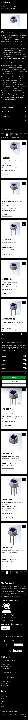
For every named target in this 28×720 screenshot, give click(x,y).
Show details (21, 373)
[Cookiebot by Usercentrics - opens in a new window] (21, 334)
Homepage (3, 6)
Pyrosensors (13, 8)
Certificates (4, 698)
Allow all (14, 377)
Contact (3, 706)
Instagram (19, 636)
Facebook (10, 636)
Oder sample (4, 696)
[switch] (25, 360)
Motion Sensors (4, 8)
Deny (14, 385)
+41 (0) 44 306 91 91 (9, 660)
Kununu (7, 641)
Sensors (15, 6)
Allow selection (14, 381)
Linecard (3, 701)
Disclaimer (21, 714)
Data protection (4, 714)
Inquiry (2, 693)
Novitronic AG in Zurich (10, 672)
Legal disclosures (14, 714)
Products (10, 6)
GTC (2, 717)
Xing (23, 641)
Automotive (4, 703)
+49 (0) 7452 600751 (9, 617)
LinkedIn (15, 641)
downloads (19, 645)
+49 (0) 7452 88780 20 (10, 677)
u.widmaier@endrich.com (10, 620)
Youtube (10, 645)
